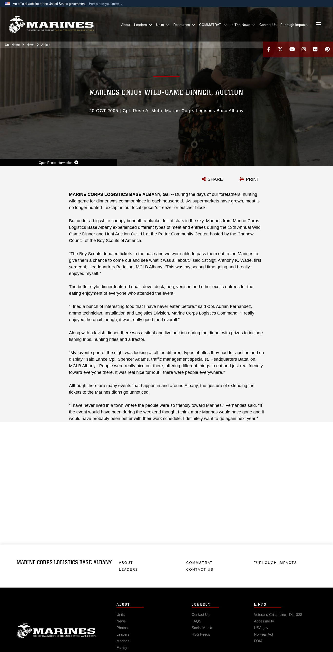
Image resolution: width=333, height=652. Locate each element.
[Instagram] (304, 49)
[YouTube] (292, 49)
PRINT (252, 179)
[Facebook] (268, 49)
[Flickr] (315, 49)
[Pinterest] (327, 49)
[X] (280, 49)
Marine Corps (57, 630)
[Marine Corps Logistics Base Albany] (51, 24)
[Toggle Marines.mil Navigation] (318, 25)
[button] (106, 3)
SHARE (215, 179)
